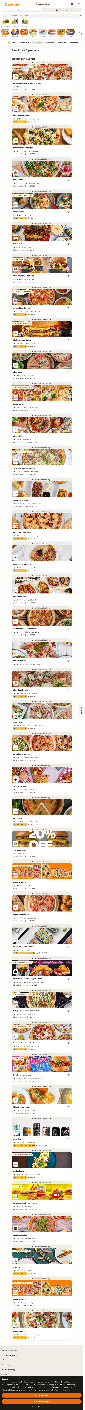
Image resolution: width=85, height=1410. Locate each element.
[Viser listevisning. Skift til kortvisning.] (81, 15)
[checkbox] (5, 33)
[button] (11, 4)
